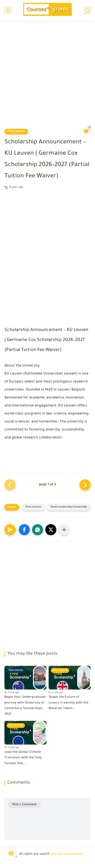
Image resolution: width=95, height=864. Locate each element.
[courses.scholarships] (47, 10)
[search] (87, 10)
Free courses (16, 131)
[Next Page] (85, 484)
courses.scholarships (67, 854)
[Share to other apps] (64, 529)
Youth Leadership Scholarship (68, 507)
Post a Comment (24, 804)
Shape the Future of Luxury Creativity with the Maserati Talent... (68, 703)
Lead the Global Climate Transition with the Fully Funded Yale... (23, 758)
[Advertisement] (47, 77)
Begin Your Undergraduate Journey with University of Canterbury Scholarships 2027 (25, 706)
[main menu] (7, 10)
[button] (24, 529)
